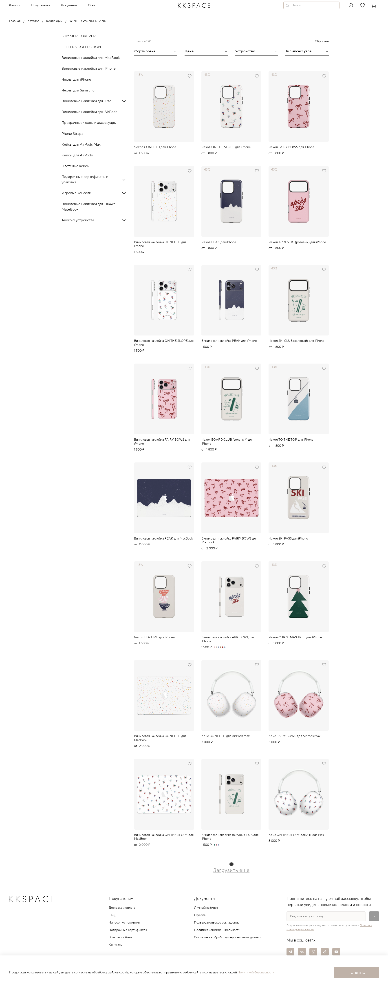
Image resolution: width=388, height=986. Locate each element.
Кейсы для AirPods (77, 155)
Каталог (33, 21)
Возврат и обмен (120, 937)
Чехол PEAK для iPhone (218, 242)
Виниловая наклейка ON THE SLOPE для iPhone (164, 343)
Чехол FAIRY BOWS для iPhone (291, 147)
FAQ (112, 915)
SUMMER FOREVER (79, 36)
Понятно (356, 972)
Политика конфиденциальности (217, 930)
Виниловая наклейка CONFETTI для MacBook (160, 738)
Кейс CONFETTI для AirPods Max (225, 736)
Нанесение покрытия (124, 923)
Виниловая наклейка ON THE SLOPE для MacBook (164, 837)
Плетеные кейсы (75, 166)
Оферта (199, 915)
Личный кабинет (206, 908)
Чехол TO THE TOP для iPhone (291, 440)
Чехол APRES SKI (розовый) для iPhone (297, 242)
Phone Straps (72, 133)
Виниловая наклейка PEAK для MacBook (163, 539)
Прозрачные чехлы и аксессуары (89, 122)
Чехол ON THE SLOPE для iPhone (226, 147)
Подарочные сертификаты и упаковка (85, 179)
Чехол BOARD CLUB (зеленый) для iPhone (227, 442)
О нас (92, 5)
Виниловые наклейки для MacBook (91, 58)
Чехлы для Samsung (78, 90)
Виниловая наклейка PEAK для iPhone (229, 341)
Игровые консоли (76, 193)
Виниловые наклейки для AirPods (89, 112)
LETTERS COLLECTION (81, 47)
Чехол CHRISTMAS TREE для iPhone (295, 637)
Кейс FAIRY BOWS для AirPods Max (294, 736)
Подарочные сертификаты (128, 930)
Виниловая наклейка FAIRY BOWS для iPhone (162, 442)
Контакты (116, 945)
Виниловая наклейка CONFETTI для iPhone (160, 244)
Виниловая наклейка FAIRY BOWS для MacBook (229, 541)
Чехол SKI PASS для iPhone (288, 539)
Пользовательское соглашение (217, 923)
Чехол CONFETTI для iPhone (155, 147)
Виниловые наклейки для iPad (87, 101)
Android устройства (78, 220)
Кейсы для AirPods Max (81, 144)
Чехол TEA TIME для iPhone (154, 637)
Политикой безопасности (256, 972)
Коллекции (54, 21)
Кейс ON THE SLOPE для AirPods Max (296, 835)
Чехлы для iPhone (76, 79)
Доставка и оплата (122, 908)
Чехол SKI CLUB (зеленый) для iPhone (296, 341)
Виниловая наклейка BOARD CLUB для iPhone (229, 837)
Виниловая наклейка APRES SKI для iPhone (227, 639)
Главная (14, 21)
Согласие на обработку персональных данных (227, 937)
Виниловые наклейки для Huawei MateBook (89, 207)
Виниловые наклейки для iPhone (89, 68)
